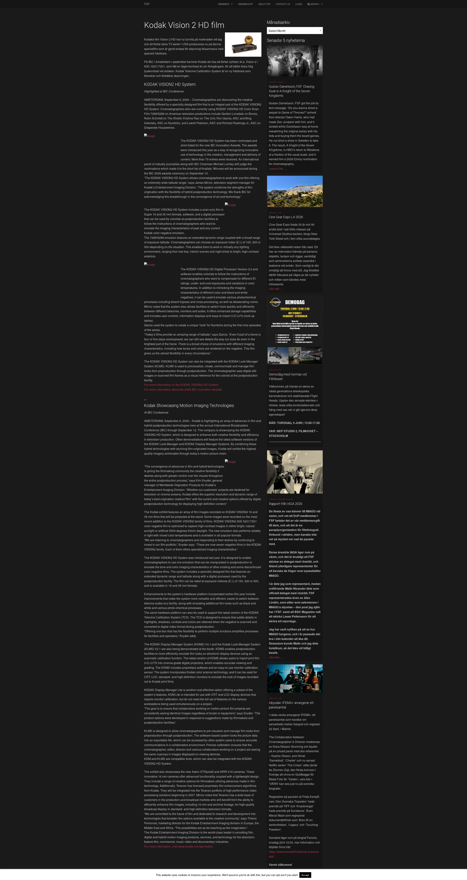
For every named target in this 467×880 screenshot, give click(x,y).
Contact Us (283, 4)
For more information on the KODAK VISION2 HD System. (181, 385)
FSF (147, 4)
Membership (245, 4)
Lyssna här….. (278, 168)
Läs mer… (275, 289)
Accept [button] (305, 875)
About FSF (264, 4)
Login (298, 4)
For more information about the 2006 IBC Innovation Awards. (183, 389)
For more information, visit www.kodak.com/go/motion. (179, 846)
